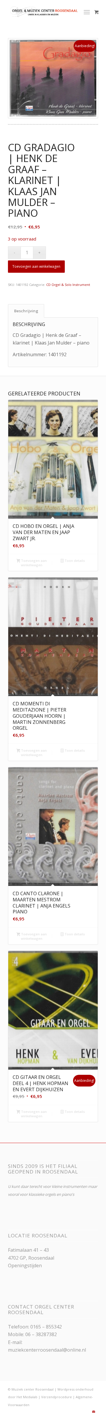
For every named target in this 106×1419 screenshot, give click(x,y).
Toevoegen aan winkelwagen (36, 266)
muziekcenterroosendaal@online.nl (47, 1350)
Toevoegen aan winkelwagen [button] (33, 562)
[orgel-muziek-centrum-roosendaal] (44, 11)
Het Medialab (26, 1397)
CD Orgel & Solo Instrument (68, 284)
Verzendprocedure (56, 1397)
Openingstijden (25, 1265)
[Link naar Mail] (93, 1411)
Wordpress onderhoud (75, 1389)
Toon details (74, 560)
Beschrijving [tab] (26, 310)
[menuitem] (88, 12)
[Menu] (87, 12)
